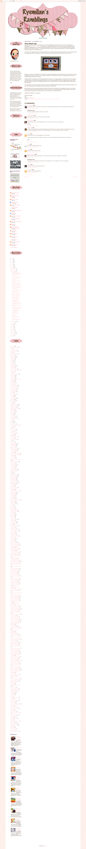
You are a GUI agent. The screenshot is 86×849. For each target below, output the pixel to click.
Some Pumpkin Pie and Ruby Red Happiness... (16, 273)
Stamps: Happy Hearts (15, 605)
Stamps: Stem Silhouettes (16, 660)
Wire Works (13, 730)
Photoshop (13, 498)
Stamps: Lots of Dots (15, 618)
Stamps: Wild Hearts (15, 680)
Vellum (12, 719)
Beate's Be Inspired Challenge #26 (15, 310)
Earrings (12, 412)
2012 (12, 261)
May (13, 327)
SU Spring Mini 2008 (14, 688)
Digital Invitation (14, 405)
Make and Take (14, 470)
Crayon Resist (13, 394)
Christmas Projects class (16, 283)
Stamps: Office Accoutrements (14, 633)
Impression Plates (14, 448)
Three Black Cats (15, 291)
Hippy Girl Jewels (14, 443)
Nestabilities (13, 483)
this (39, 48)
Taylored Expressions (15, 697)
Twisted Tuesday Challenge (16, 712)
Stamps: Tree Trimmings (15, 670)
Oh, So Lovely (14, 275)
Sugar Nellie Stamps (14, 690)
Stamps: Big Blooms (14, 554)
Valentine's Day (14, 718)
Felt (11, 427)
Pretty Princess (15, 313)
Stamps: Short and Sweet (15, 656)
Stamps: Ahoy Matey (15, 548)
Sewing (12, 524)
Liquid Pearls (13, 465)
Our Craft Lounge (14, 487)
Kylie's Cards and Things (16, 221)
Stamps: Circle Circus (15, 578)
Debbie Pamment (31, 154)
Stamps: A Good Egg (15, 543)
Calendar (12, 362)
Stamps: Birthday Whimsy (16, 561)
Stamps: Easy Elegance (15, 579)
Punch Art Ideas (18, 768)
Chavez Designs (14, 236)
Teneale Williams (14, 207)
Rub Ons (12, 515)
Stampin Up (13, 541)
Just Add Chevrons (18, 819)
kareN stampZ (30, 115)
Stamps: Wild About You (15, 678)
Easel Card (13, 413)
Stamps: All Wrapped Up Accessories (15, 550)
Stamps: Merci (13, 625)
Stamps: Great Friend (15, 600)
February (14, 332)
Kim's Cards (13, 458)
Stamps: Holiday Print (15, 607)
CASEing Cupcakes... (15, 297)
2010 (12, 264)
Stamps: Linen (13, 615)
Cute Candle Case (15, 312)
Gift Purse (13, 434)
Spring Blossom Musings (16, 210)
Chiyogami (13, 376)
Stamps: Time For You (15, 666)
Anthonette (29, 127)
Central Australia (14, 368)
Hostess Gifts (13, 445)
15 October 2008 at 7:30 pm (32, 108)
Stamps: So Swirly (14, 659)
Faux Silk (12, 426)
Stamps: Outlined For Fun (16, 639)
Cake (12, 361)
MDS (12, 473)
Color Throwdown (14, 385)
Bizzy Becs (13, 355)
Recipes (12, 506)
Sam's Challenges (14, 519)
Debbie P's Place (14, 199)
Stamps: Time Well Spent (15, 668)
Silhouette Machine (14, 529)
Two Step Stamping (14, 714)
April (13, 329)
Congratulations (14, 389)
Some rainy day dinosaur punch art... (18, 799)
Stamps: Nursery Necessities (16, 628)
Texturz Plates (13, 701)
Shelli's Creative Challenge (35, 46)
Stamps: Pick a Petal (15, 644)
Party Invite (13, 496)
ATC (11, 348)
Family (12, 422)
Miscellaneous (13, 477)
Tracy (28, 144)
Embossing (13, 417)
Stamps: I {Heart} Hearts (15, 608)
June (13, 326)
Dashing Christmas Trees (16, 286)
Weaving (12, 726)
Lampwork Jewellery (15, 461)
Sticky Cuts (13, 682)
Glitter (12, 435)
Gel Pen (12, 431)
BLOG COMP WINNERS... (16, 319)
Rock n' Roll (13, 514)
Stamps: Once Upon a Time (16, 636)
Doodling (12, 409)
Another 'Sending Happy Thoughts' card (16, 303)
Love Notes (13, 466)
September (14, 321)
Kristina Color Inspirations (16, 459)
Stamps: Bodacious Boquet (16, 566)
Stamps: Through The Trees (16, 664)
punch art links (14, 503)
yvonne (28, 164)
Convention (13, 390)
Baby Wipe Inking (14, 351)
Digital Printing (13, 407)
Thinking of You (14, 707)
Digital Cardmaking (14, 404)
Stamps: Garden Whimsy (15, 596)
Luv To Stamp (14, 239)
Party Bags (13, 494)
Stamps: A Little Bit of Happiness (15, 547)
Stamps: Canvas (14, 573)
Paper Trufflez (14, 247)
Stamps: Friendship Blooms (16, 590)
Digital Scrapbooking (15, 408)
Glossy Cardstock (14, 436)
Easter (12, 414)
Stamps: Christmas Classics (16, 576)
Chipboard (13, 375)
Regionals (13, 507)
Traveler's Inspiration (15, 708)
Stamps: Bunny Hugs (15, 571)
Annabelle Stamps (14, 347)
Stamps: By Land (14, 572)
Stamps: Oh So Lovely (15, 634)
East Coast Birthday (15, 316)
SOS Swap (13, 537)
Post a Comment (29, 174)
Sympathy (13, 694)
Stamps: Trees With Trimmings (14, 672)
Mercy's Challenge (14, 474)
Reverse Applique (14, 510)
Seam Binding (13, 523)
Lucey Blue (13, 468)
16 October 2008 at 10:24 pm (32, 162)
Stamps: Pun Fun (14, 649)
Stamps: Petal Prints (15, 643)
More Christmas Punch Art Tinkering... (18, 778)
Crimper (12, 395)
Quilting (12, 505)
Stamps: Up (13, 675)
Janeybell (13, 224)
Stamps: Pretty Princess (15, 648)
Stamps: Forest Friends (15, 589)
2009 (12, 265)
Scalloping (13, 520)
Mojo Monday (13, 478)
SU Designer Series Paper (15, 685)
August (13, 323)
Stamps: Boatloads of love (16, 564)
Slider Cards (13, 533)
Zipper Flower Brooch (15, 731)
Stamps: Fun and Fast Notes (16, 592)
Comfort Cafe (13, 387)
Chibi (12, 372)
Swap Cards (13, 691)
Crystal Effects (13, 398)
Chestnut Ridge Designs (15, 370)
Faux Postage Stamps (15, 425)
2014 (12, 258)
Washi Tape (13, 722)
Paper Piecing (13, 492)
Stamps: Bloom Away (15, 562)
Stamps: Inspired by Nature (16, 612)
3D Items (12, 346)
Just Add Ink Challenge (15, 453)
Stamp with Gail (14, 233)
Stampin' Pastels (14, 542)
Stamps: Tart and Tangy (15, 663)
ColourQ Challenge (14, 386)
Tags (12, 696)
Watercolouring (14, 723)
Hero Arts (13, 441)
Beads (12, 352)
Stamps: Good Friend (15, 598)
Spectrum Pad (13, 538)
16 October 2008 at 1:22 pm (32, 152)
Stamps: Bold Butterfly (15, 568)
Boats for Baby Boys (16, 294)
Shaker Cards (13, 528)
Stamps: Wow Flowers (15, 681)
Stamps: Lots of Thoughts (16, 619)
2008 (12, 267)
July (13, 324)
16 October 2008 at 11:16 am (32, 147)
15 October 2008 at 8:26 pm (32, 113)
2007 (12, 335)
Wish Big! (13, 315)
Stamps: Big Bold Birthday (16, 555)
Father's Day (13, 423)
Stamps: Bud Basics (14, 569)
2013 (12, 259)
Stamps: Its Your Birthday (16, 614)
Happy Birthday (14, 439)
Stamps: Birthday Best (15, 560)
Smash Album (13, 534)
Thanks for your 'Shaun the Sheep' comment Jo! (18, 738)
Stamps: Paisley (14, 640)
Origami (12, 486)
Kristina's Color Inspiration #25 (15, 301)
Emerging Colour (14, 418)
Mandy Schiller (30, 120)
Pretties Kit (13, 501)
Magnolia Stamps (14, 469)
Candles (12, 364)
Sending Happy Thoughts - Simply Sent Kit (16, 308)
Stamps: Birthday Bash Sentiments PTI (15, 558)
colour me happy (14, 202)
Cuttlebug (13, 399)
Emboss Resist (13, 416)
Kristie (28, 149)
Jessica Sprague (14, 449)
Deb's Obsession (14, 244)
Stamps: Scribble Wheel (15, 652)
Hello (12, 440)
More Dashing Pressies (16, 284)
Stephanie (29, 169)
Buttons (12, 360)
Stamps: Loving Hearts (15, 622)
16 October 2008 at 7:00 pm (32, 157)
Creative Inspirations (15, 218)
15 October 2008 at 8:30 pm (32, 118)
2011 (12, 262)
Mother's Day (13, 479)
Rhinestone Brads (14, 511)
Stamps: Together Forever (16, 669)
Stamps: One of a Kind (15, 638)
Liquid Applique (14, 464)
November (14, 270)
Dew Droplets (13, 400)
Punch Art (13, 502)
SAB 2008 (13, 516)
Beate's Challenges (14, 353)
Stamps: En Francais (15, 583)
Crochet (12, 396)
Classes (12, 381)
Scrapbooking (13, 521)
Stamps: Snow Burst (15, 658)
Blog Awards (13, 356)
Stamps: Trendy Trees (15, 674)
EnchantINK (13, 213)
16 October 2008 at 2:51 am (32, 131)
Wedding (12, 727)
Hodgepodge (13, 444)
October (13, 271)
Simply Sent (13, 532)
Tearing (12, 698)
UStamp (12, 717)
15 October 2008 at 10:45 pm (32, 125)
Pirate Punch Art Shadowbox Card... (18, 810)
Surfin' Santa (14, 318)
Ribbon (12, 512)
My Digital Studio (14, 482)
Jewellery (12, 452)
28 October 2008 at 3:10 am (32, 172)
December (14, 268)
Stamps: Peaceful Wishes (15, 642)
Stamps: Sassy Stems (15, 650)
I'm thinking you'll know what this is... (18, 829)
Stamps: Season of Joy (15, 653)
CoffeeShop (13, 382)
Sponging (12, 539)
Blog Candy (13, 357)
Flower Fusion (13, 430)
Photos (12, 497)
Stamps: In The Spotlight (15, 609)
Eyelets (12, 421)
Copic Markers (13, 391)
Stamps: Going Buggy (15, 597)
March (13, 330)
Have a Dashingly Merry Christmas (16, 288)
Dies (12, 403)
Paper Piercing (13, 493)
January (13, 333)
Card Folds (13, 365)
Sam (29, 97)
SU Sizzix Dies (13, 687)
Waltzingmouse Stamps (15, 721)
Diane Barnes (30, 105)
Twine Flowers (13, 711)
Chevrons (13, 371)
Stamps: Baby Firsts (15, 553)
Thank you (13, 702)
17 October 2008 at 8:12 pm (32, 167)
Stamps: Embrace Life (15, 582)
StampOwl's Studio (15, 192)
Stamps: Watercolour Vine (16, 676)
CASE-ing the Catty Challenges (14, 367)
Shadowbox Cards (14, 525)
